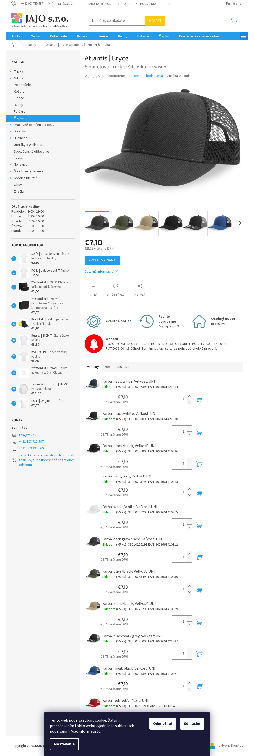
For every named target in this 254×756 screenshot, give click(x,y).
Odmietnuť (162, 723)
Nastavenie (64, 744)
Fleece (19, 98)
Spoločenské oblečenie (31, 151)
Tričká (18, 71)
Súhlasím (192, 723)
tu (98, 731)
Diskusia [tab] (123, 366)
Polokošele (22, 84)
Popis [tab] (108, 366)
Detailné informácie (99, 271)
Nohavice (21, 164)
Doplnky (20, 131)
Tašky (18, 158)
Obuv (18, 184)
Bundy (18, 104)
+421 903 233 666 (31, 448)
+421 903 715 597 (31, 441)
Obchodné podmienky (140, 4)
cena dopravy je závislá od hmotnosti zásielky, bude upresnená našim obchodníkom (47, 460)
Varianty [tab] (93, 366)
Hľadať (155, 20)
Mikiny (18, 78)
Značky (19, 191)
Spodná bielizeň (26, 178)
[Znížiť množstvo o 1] (189, 402)
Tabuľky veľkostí (101, 4)
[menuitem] (16, 36)
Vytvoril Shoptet (231, 745)
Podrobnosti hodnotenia (145, 76)
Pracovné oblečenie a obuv (34, 124)
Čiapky (19, 118)
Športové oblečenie (29, 171)
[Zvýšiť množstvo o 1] (189, 396)
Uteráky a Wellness (28, 144)
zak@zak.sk (27, 435)
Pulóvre (19, 111)
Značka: (178, 75)
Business (20, 138)
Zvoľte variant (102, 260)
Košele (19, 91)
